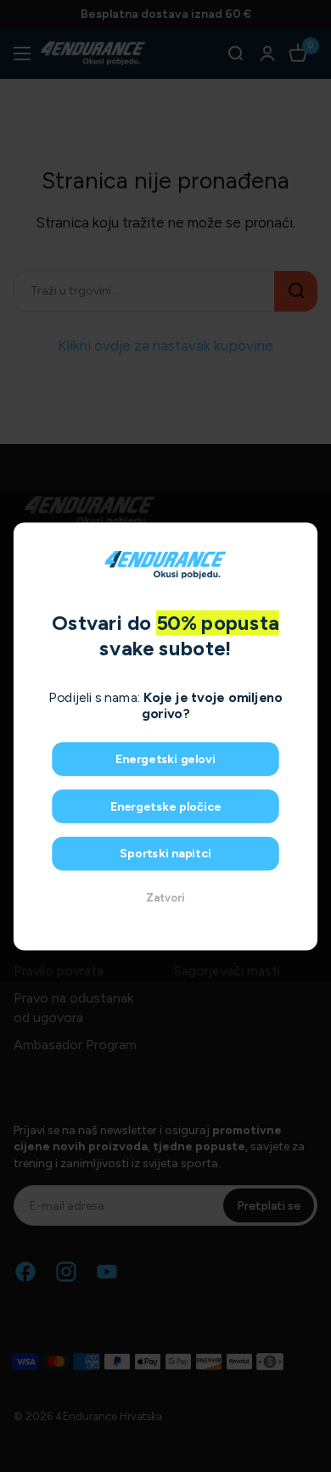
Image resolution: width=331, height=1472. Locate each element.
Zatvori (165, 897)
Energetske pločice (166, 806)
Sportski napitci (165, 853)
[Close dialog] (302, 537)
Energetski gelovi (165, 759)
